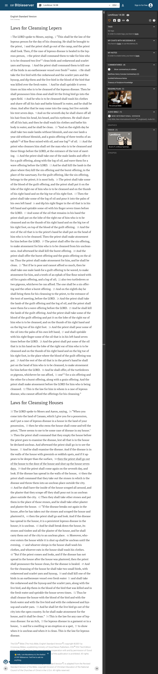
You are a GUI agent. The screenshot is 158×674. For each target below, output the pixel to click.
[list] (131, 78)
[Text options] (122, 5)
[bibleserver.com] (22, 5)
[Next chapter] (97, 668)
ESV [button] (115, 5)
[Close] (47, 653)
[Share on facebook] (115, 20)
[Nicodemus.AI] (5, 662)
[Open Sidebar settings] (150, 20)
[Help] (154, 20)
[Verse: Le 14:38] (128, 15)
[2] (68, 69)
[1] (41, 60)
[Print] (128, 20)
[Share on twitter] (119, 20)
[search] (76, 5)
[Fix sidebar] (103, 13)
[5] (64, 374)
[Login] (150, 5)
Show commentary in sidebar (125, 69)
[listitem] (131, 74)
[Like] (109, 20)
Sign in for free (141, 5)
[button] (6, 5)
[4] (69, 140)
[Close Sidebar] (103, 344)
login (136, 34)
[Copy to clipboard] (123, 20)
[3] (19, 140)
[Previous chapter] (5, 668)
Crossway (17, 19)
